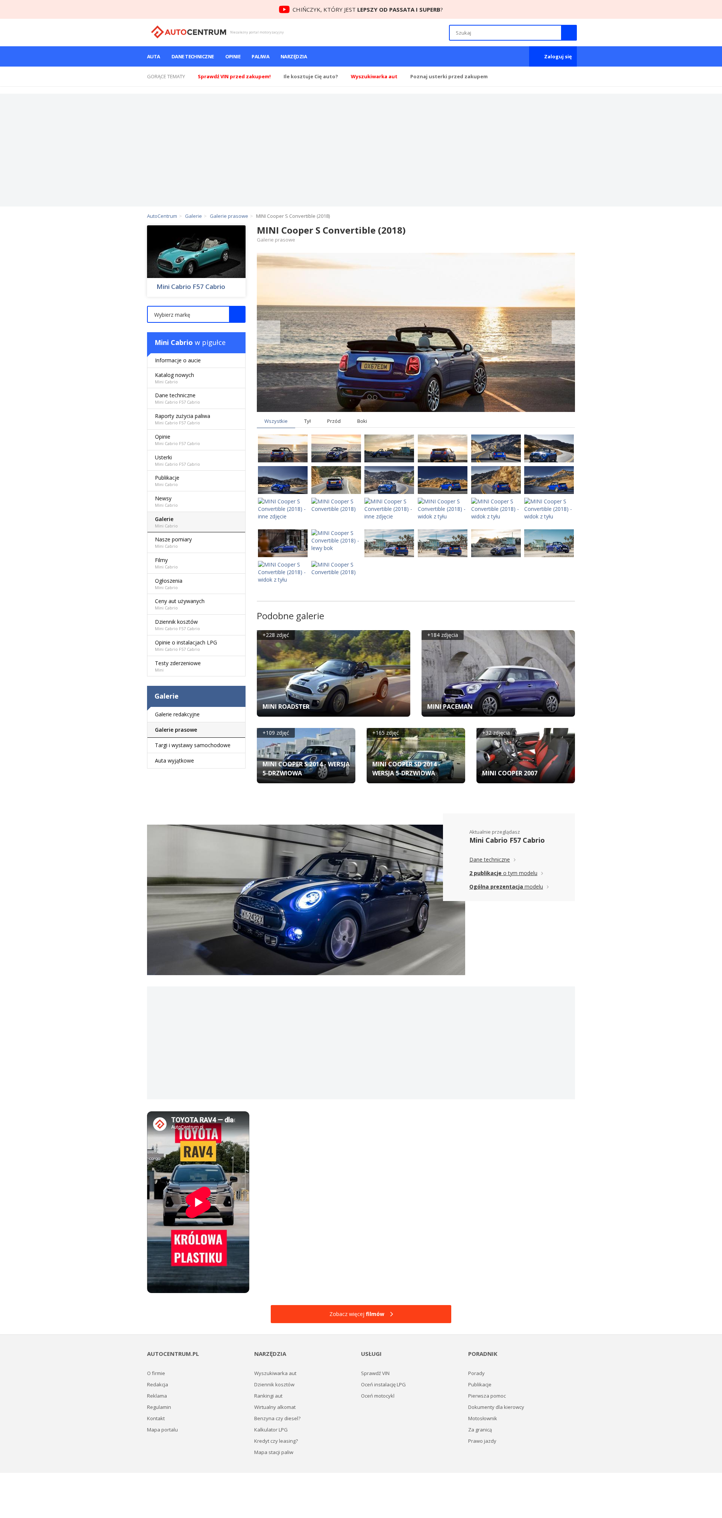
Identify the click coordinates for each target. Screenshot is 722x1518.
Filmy (166, 563)
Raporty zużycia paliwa (182, 418)
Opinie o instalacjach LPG (186, 645)
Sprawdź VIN (375, 1373)
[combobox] (196, 314)
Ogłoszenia (168, 583)
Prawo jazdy (482, 1440)
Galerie (166, 522)
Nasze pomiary (173, 542)
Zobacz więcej (356, 1313)
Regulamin (159, 1407)
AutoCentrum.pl (188, 32)
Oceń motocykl (377, 1395)
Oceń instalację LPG (383, 1384)
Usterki (177, 460)
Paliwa (260, 56)
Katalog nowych (174, 377)
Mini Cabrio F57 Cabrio (190, 286)
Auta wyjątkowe (174, 760)
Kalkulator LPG (271, 1429)
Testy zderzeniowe (178, 666)
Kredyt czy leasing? (276, 1440)
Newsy (166, 501)
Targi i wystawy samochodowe (193, 745)
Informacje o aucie (178, 360)
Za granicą (480, 1429)
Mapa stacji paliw (273, 1452)
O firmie (156, 1373)
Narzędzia (294, 56)
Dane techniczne (192, 56)
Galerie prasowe (176, 729)
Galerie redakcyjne (177, 714)
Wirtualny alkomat (275, 1407)
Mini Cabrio (174, 342)
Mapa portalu (162, 1429)
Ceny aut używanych (180, 604)
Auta (153, 56)
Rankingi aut (268, 1395)
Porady (476, 1373)
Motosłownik (482, 1418)
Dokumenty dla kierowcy (496, 1407)
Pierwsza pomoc (487, 1395)
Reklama (157, 1395)
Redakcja (157, 1384)
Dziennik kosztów (177, 624)
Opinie (233, 56)
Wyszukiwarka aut (275, 1373)
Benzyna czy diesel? (277, 1418)
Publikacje (167, 480)
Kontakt (156, 1418)
